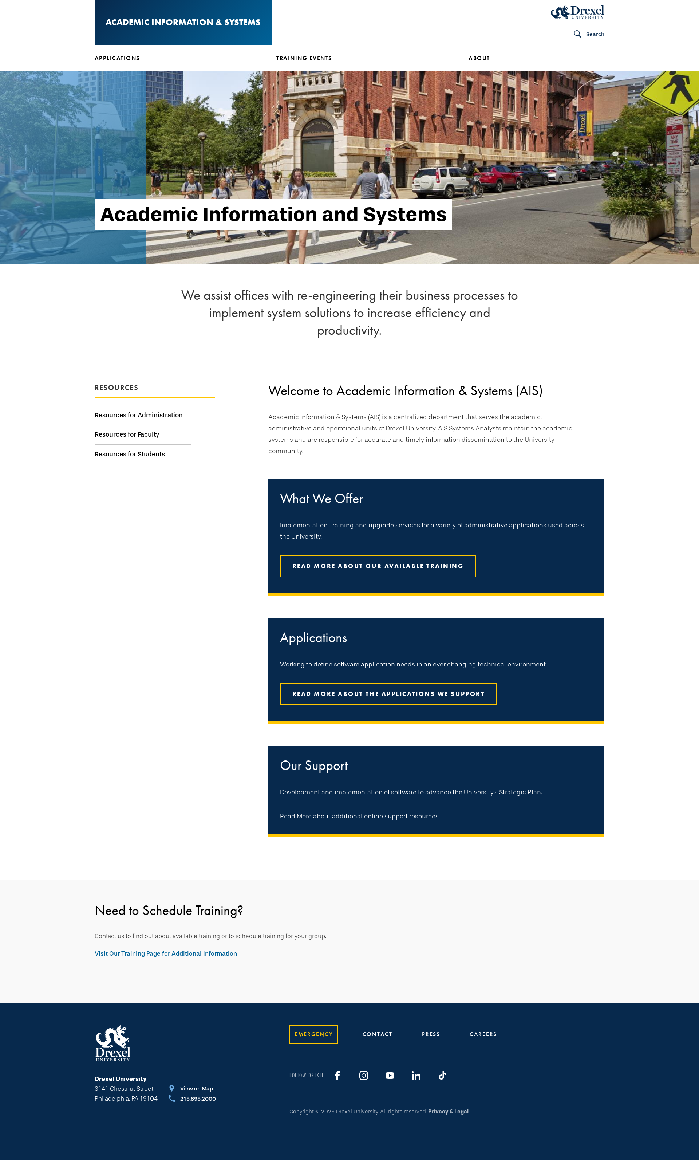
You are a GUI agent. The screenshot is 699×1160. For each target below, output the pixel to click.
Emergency (314, 1034)
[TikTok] (442, 1075)
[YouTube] (390, 1075)
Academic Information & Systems (183, 22)
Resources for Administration (139, 415)
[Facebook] (337, 1075)
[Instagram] (363, 1075)
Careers (483, 1034)
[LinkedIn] (416, 1075)
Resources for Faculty (127, 434)
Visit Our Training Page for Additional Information (166, 954)
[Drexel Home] (577, 12)
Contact (377, 1034)
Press (431, 1034)
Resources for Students (130, 454)
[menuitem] (174, 58)
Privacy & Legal (448, 1111)
